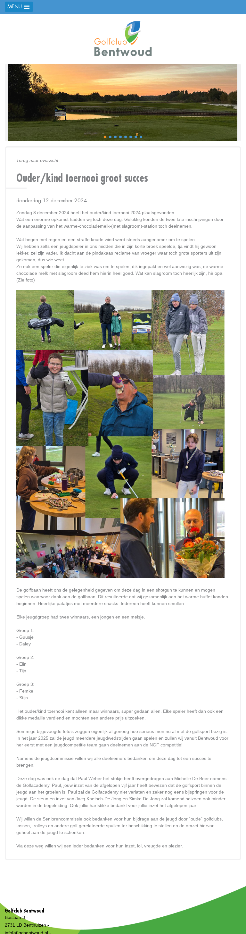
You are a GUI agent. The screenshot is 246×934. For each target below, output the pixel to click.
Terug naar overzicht (37, 160)
